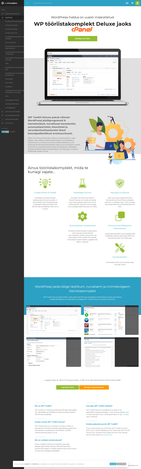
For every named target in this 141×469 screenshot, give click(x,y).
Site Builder (9, 79)
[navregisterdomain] (12, 100)
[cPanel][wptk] (10, 108)
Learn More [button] (121, 464)
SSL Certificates (10, 42)
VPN (6, 63)
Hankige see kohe (82, 38)
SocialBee (8, 87)
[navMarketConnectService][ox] (14, 68)
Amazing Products (11, 25)
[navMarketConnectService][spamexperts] (14, 47)
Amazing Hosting (11, 29)
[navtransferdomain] (12, 104)
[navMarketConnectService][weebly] (14, 38)
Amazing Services (11, 33)
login (127, 412)
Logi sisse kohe (67, 387)
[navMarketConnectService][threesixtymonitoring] (14, 91)
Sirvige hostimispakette (94, 387)
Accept (113, 464)
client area (108, 435)
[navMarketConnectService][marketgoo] (14, 74)
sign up (122, 414)
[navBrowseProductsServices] (14, 21)
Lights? (8, 132)
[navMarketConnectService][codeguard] (14, 53)
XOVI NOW (9, 83)
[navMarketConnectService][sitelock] (14, 59)
